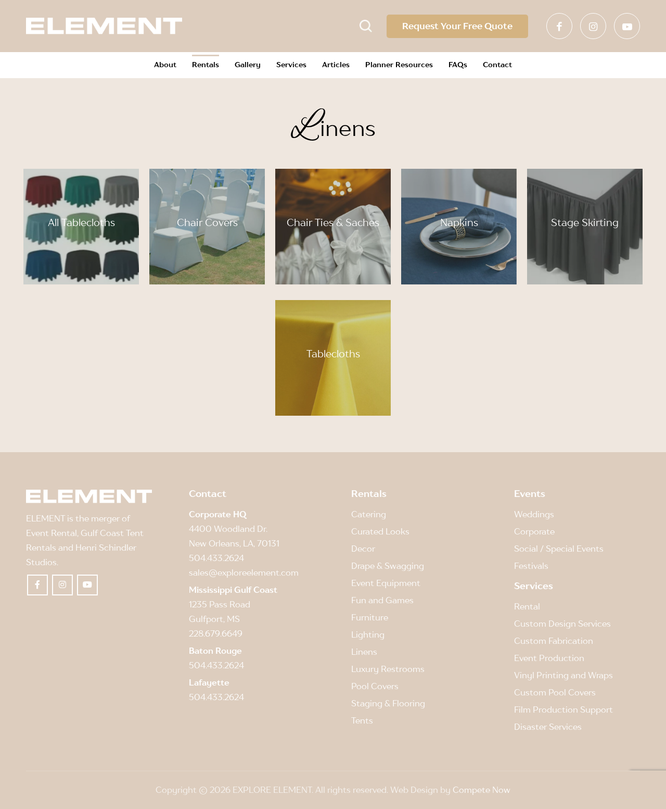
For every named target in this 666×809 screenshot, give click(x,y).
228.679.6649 (215, 633)
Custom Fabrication (553, 641)
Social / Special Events (559, 548)
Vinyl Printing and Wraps (563, 675)
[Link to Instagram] (593, 26)
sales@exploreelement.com (244, 572)
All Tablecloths (81, 222)
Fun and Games (382, 600)
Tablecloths (333, 353)
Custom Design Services (562, 623)
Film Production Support (563, 709)
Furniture (369, 617)
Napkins (459, 222)
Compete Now (481, 790)
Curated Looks (380, 531)
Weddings (534, 514)
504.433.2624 (216, 558)
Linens (364, 651)
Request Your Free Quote (457, 26)
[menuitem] (165, 65)
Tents (362, 720)
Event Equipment (385, 583)
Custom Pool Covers (555, 692)
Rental (527, 606)
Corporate (534, 531)
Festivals (531, 566)
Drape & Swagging (387, 566)
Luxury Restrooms (388, 669)
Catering (368, 514)
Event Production (549, 658)
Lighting (368, 634)
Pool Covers (375, 686)
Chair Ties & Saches (333, 222)
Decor (363, 548)
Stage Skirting (585, 222)
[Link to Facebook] (559, 26)
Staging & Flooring (388, 703)
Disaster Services (548, 726)
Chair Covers (207, 222)
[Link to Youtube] (627, 26)
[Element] (104, 26)
